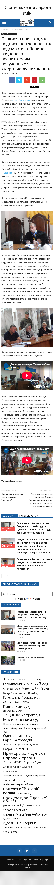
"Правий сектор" (35, 679)
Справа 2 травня (19, 758)
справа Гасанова (15, 809)
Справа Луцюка (35, 762)
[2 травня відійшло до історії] (8, 660)
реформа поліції (13, 805)
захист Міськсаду (14, 780)
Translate (36, 598)
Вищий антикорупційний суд (21, 693)
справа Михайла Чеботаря (25, 814)
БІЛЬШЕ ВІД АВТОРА (28, 516)
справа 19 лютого (33, 805)
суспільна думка (40, 827)
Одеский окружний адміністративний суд (25, 730)
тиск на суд (10, 831)
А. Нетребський (11, 688)
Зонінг (18, 702)
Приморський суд (20, 753)
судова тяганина (11, 818)
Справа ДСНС (12, 762)
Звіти (19, 859)
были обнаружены (21, 100)
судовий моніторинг (19, 822)
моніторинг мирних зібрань (18, 784)
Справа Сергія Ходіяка (17, 766)
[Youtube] (34, 850)
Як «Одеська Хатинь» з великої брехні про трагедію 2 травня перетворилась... (32, 646)
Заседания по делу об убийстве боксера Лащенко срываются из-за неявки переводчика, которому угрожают (41, 500)
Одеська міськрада (19, 735)
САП (42, 753)
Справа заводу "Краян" (11, 771)
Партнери (44, 859)
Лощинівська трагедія (7, 529)
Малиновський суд (21, 719)
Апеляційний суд (35, 688)
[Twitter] (27, 850)
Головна (4, 29)
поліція (9, 793)
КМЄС (26, 701)
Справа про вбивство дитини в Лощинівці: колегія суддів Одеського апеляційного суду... (32, 615)
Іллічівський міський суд (25, 683)
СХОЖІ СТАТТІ (9, 516)
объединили (7, 173)
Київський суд (16, 706)
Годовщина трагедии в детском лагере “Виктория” (12, 497)
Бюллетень (10, 859)
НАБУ (45, 719)
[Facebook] (19, 850)
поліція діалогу (24, 793)
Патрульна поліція (15, 748)
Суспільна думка (31, 859)
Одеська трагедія (17, 740)
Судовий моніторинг (19, 29)
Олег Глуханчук (11, 744)
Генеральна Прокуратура (21, 697)
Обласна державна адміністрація (21, 724)
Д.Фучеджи (8, 702)
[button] (50, 23)
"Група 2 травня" (14, 679)
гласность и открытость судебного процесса (24, 775)
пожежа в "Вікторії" (21, 788)
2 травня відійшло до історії (30, 657)
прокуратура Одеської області (25, 799)
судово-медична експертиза (17, 827)
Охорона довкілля (30, 744)
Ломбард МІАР (12, 710)
